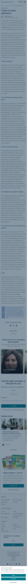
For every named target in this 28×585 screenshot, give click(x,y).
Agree (13, 575)
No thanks (13, 578)
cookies (6, 569)
